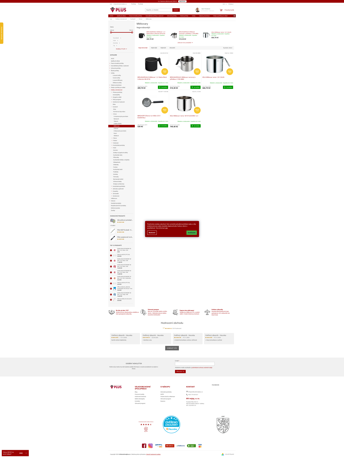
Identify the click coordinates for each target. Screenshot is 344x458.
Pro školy (140, 4)
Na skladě (117, 38)
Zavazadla (116, 193)
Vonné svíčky (116, 78)
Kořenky (115, 174)
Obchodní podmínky (166, 392)
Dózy (114, 109)
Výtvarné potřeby (116, 68)
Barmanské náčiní (118, 179)
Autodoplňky (116, 94)
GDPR (162, 394)
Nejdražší (163, 47)
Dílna (114, 104)
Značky (113, 210)
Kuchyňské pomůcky (119, 145)
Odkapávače (116, 162)
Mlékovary (116, 126)
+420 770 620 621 (205, 9)
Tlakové (116, 121)
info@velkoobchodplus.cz (194, 391)
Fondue (115, 167)
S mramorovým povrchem (121, 116)
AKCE (112, 58)
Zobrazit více (172, 348)
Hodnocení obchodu (172, 322)
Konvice (115, 150)
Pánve (115, 138)
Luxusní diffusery (117, 80)
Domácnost (116, 196)
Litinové (116, 128)
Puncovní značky (139, 394)
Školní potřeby (115, 70)
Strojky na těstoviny (118, 184)
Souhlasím (192, 233)
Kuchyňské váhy (117, 155)
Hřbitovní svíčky (117, 82)
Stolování (115, 143)
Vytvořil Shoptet (229, 454)
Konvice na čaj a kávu (119, 111)
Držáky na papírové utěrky (120, 152)
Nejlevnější (154, 47)
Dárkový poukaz (115, 208)
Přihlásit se (180, 371)
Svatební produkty (116, 203)
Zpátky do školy (115, 61)
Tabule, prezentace (116, 85)
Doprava (162, 401)
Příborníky (116, 157)
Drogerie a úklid (117, 97)
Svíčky (112, 73)
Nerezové (116, 119)
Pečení (115, 140)
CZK (224, 4)
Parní (115, 133)
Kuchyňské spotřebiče (119, 186)
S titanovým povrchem (120, 131)
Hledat (176, 10)
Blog (136, 392)
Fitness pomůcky (117, 92)
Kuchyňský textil (117, 169)
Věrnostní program (140, 403)
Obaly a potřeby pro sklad (118, 87)
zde (166, 228)
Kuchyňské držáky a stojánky (121, 160)
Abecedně (172, 47)
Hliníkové (116, 135)
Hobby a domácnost (116, 90)
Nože (114, 147)
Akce (115, 40)
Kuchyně (115, 107)
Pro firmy (133, 4)
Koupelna (115, 191)
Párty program (117, 99)
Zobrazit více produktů (184, 42)
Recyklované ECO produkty (118, 205)
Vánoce (113, 201)
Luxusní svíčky (117, 75)
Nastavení (152, 232)
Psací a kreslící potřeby (117, 63)
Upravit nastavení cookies (153, 454)
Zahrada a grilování (118, 188)
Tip (115, 45)
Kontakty (137, 401)
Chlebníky (116, 164)
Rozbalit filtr (120, 49)
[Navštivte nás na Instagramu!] (150, 445)
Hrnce (115, 114)
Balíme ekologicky (140, 399)
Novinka (116, 43)
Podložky (115, 172)
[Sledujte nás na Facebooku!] (144, 445)
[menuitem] (111, 15)
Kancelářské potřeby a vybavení (120, 65)
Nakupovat (182, 1)
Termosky (116, 176)
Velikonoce (114, 198)
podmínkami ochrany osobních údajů (202, 367)
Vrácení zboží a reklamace (167, 396)
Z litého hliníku (118, 123)
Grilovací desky (117, 181)
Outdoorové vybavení (119, 102)
